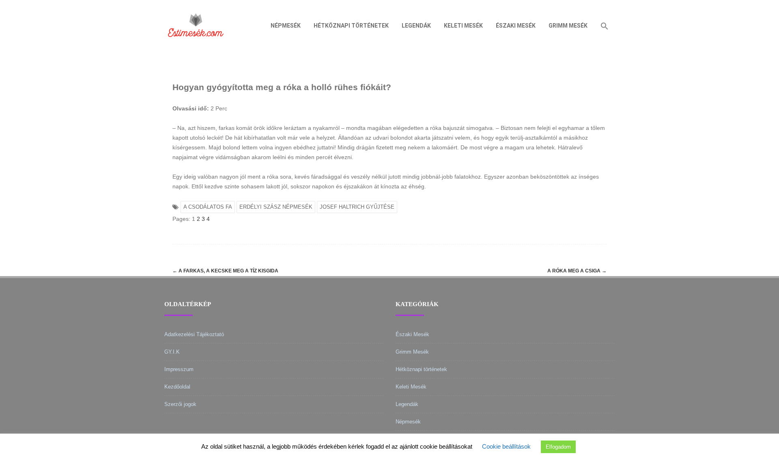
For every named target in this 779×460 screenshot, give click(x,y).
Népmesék (286, 25)
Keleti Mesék (463, 25)
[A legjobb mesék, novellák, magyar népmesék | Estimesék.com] (195, 48)
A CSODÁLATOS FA (207, 207)
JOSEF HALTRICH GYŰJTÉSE (357, 207)
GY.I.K (172, 352)
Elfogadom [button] (558, 447)
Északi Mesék (516, 25)
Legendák (416, 25)
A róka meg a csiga (577, 271)
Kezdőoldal (177, 387)
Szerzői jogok (180, 404)
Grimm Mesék (568, 25)
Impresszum (179, 369)
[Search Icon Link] (604, 25)
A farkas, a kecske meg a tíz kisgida (225, 271)
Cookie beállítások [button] (506, 446)
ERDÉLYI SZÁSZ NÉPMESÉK (275, 207)
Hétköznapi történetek (351, 25)
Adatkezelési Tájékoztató (194, 334)
